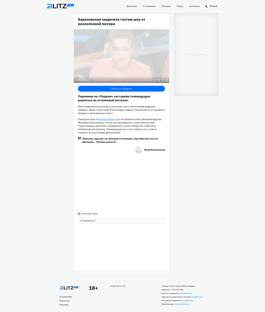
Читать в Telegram (121, 88)
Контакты (194, 6)
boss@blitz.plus (197, 297)
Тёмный (213, 6)
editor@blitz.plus (185, 293)
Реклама (166, 6)
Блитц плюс (60, 6)
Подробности (89, 220)
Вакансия (132, 6)
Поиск (180, 6)
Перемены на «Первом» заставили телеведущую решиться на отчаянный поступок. (114, 98)
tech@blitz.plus (187, 300)
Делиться (166, 80)
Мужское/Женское (108, 119)
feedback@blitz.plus (182, 304)
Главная (69, 287)
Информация (159, 80)
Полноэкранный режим (163, 80)
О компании (149, 6)
